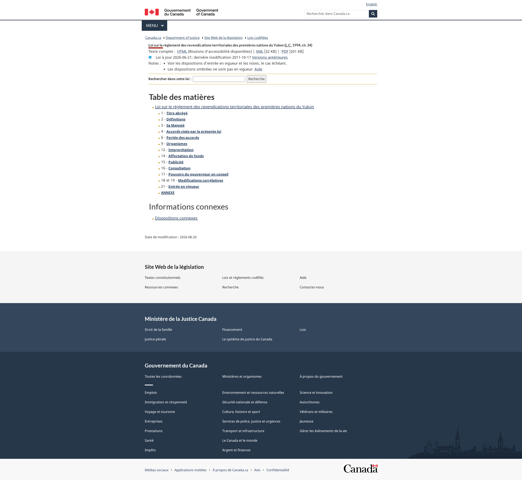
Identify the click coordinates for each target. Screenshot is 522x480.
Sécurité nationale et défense (244, 402)
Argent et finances (236, 450)
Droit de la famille (158, 329)
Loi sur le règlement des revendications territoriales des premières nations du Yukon (234, 106)
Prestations (154, 431)
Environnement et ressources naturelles (253, 392)
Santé (149, 440)
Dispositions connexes (176, 218)
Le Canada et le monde (239, 440)
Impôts (150, 450)
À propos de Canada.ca (230, 470)
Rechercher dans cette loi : (169, 79)
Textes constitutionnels (162, 277)
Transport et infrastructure (243, 431)
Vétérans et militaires (316, 411)
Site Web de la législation (223, 37)
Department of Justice (183, 37)
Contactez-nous (312, 287)
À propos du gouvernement (321, 376)
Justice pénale (155, 339)
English (371, 4)
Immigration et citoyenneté (166, 402)
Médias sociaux (156, 470)
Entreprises (154, 421)
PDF (285, 51)
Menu (156, 25)
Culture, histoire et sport (241, 411)
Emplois (151, 392)
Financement (232, 329)
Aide (258, 69)
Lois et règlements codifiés (243, 277)
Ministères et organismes (242, 376)
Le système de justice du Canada (247, 339)
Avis (257, 470)
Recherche (230, 287)
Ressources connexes (161, 287)
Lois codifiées (257, 37)
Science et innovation (316, 392)
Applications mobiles (191, 470)
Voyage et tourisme (160, 411)
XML (259, 51)
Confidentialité (278, 470)
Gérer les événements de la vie (323, 431)
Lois (303, 329)
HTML (182, 51)
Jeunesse (306, 421)
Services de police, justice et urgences (251, 421)
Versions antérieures (270, 57)
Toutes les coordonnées (163, 376)
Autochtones (310, 402)
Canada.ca (153, 37)
